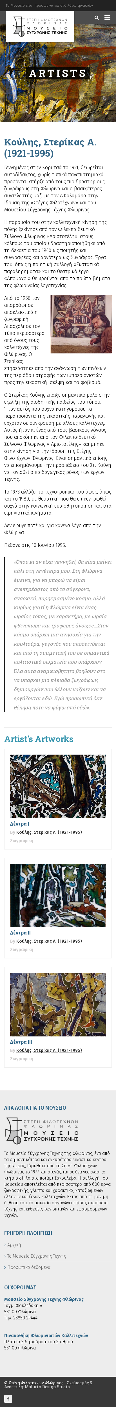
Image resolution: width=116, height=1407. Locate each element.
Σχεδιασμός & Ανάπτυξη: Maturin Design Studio (48, 1384)
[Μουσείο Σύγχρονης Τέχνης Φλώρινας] (40, 26)
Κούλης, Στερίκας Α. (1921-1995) (49, 832)
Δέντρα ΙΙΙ (21, 1042)
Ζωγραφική (21, 840)
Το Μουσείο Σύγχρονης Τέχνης (36, 1256)
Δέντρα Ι (19, 824)
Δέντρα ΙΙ (20, 933)
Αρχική (14, 1245)
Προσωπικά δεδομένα (28, 1267)
